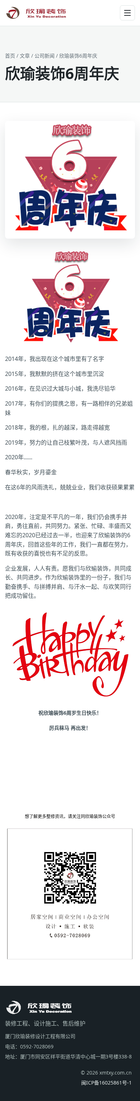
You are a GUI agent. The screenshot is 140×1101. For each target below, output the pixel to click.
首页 (10, 55)
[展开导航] (127, 12)
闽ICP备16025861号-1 (106, 1082)
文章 (25, 55)
